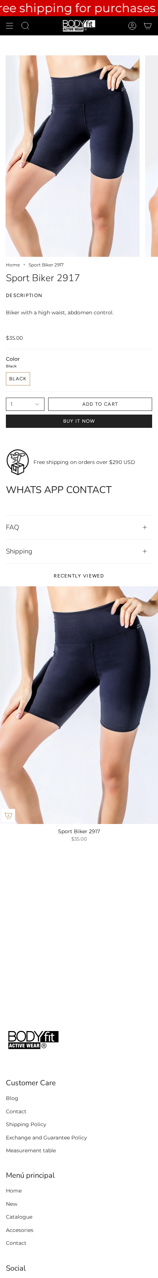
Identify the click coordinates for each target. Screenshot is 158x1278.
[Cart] (147, 26)
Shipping (19, 551)
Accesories (19, 1230)
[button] (25, 26)
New (11, 1204)
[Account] (132, 26)
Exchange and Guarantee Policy (46, 1137)
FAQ (12, 527)
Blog (12, 1098)
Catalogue (19, 1217)
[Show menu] (9, 26)
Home (13, 265)
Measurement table (31, 1150)
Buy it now (79, 421)
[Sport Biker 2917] (79, 705)
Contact (16, 1111)
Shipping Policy (26, 1124)
